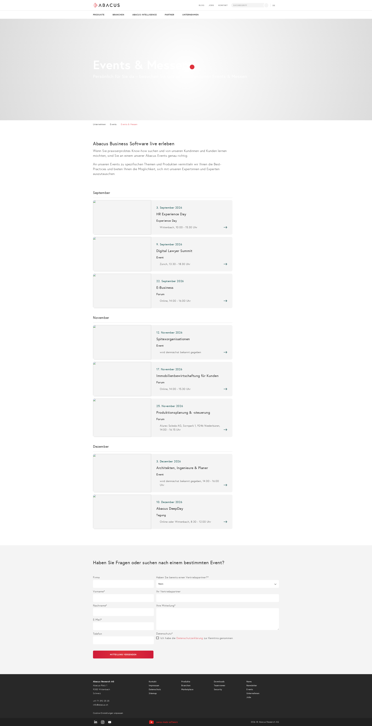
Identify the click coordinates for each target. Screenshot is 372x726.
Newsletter (251, 685)
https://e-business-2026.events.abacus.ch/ (163, 291)
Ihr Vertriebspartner (168, 591)
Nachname (100, 605)
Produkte (98, 14)
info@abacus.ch (100, 705)
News (249, 681)
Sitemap (153, 693)
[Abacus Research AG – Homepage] (106, 5)
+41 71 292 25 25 (101, 701)
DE (274, 5)
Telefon (97, 633)
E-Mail (97, 619)
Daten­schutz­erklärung (189, 638)
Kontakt (223, 5)
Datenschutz (164, 633)
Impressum (154, 685)
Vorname (99, 591)
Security (218, 689)
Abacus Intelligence (144, 14)
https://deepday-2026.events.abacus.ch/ (163, 512)
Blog (201, 5)
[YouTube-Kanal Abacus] (109, 722)
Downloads (219, 681)
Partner (169, 14)
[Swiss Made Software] (163, 722)
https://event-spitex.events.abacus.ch (163, 342)
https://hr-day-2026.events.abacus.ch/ (163, 217)
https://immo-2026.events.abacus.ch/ (163, 379)
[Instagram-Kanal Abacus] (102, 722)
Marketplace (187, 689)
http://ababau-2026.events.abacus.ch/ (163, 473)
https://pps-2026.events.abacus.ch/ (163, 418)
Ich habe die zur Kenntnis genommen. (197, 638)
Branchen (118, 14)
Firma (96, 577)
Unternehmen (190, 14)
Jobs (211, 5)
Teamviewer (219, 685)
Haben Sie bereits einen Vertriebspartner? (182, 577)
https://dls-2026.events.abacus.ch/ (163, 254)
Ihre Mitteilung (166, 605)
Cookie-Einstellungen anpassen (108, 713)
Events (249, 689)
